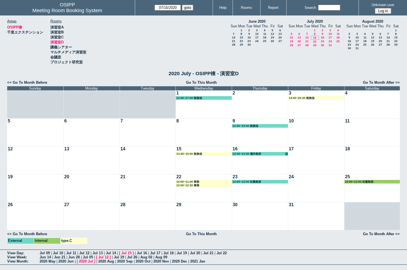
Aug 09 (161, 257)
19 (272, 37)
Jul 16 (142, 253)
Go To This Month (201, 82)
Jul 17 (155, 253)
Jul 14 (111, 253)
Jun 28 (74, 257)
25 (264, 41)
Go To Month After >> (381, 82)
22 (241, 41)
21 (233, 41)
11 (264, 33)
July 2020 (315, 21)
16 (249, 37)
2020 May (47, 261)
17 (257, 37)
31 (330, 45)
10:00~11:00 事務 (187, 181)
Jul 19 (182, 253)
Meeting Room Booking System (67, 10)
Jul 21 (208, 253)
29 (241, 44)
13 (280, 33)
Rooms (246, 8)
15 (241, 37)
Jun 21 (59, 257)
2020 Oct (143, 261)
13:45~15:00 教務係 (189, 153)
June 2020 (257, 21)
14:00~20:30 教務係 (302, 97)
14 (233, 37)
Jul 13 (97, 253)
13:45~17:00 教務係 (189, 97)
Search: (311, 8)
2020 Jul (86, 261)
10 (257, 33)
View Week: (17, 257)
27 (280, 41)
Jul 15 (126, 253)
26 (272, 41)
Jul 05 (88, 257)
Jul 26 (132, 257)
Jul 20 (195, 253)
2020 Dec (179, 261)
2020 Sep (125, 261)
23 (249, 41)
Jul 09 (45, 253)
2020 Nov (161, 261)
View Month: (18, 261)
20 (280, 37)
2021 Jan (197, 261)
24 (257, 41)
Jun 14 (45, 257)
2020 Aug (106, 261)
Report (273, 8)
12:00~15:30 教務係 (245, 125)
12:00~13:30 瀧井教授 (247, 153)
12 (272, 33)
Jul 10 (58, 253)
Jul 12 (84, 253)
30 (249, 44)
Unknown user (383, 5)
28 (233, 44)
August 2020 (372, 21)
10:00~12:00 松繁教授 (247, 181)
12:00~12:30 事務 (187, 185)
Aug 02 (146, 257)
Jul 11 (71, 253)
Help (222, 8)
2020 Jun (66, 261)
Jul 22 (222, 253)
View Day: (15, 253)
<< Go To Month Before (27, 82)
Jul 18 (168, 253)
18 (264, 37)
